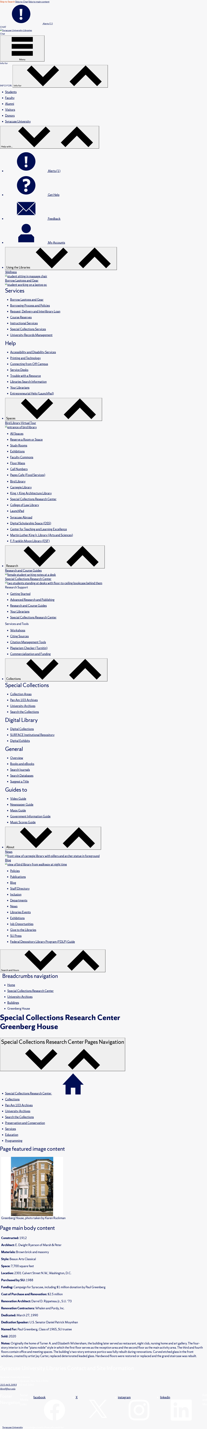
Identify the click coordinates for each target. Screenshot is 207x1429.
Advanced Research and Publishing (32, 600)
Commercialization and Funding (30, 654)
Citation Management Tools (28, 642)
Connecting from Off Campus (29, 364)
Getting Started (20, 594)
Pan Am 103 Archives (24, 700)
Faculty (10, 98)
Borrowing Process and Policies (30, 305)
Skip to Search (7, 1)
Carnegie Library (21, 487)
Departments (18, 900)
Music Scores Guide (23, 822)
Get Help (53, 195)
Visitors (10, 110)
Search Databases (21, 776)
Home (11, 985)
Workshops (17, 630)
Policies (15, 871)
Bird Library (17, 481)
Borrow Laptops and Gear (27, 300)
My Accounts (56, 243)
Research (12, 566)
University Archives (22, 706)
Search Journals (20, 770)
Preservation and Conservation (25, 1123)
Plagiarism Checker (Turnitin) (28, 648)
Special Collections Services (28, 329)
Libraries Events (20, 912)
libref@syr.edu (7, 1388)
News (13, 906)
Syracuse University (18, 121)
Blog (13, 883)
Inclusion (15, 894)
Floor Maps (17, 463)
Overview (16, 758)
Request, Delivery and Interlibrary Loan (35, 311)
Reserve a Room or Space (26, 440)
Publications (18, 877)
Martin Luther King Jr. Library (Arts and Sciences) (41, 535)
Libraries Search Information (28, 382)
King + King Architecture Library (31, 493)
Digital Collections (22, 729)
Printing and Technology (25, 358)
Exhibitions (17, 451)
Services (10, 1129)
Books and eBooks (22, 764)
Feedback (54, 219)
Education (11, 1135)
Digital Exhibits (20, 741)
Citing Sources (19, 636)
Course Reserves (21, 317)
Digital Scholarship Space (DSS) (30, 523)
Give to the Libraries (23, 930)
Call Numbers (19, 469)
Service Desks (19, 370)
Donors (10, 116)
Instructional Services (24, 323)
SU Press (16, 936)
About (10, 847)
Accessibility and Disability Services (33, 352)
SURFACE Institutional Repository (32, 735)
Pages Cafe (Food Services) (27, 475)
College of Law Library (24, 505)
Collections (13, 679)
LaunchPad (17, 511)
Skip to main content (38, 1)
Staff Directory (20, 889)
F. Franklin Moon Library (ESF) (30, 541)
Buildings (13, 1003)
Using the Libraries (18, 267)
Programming (13, 1141)
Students (11, 92)
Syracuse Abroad (21, 517)
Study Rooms (18, 445)
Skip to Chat (21, 1)
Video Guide (18, 799)
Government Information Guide (30, 816)
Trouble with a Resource (25, 376)
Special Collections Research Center (33, 499)
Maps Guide (18, 810)
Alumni (9, 104)
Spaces (11, 418)
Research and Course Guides (28, 606)
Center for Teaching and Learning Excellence (38, 529)
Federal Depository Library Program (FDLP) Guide (42, 942)
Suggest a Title (19, 781)
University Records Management (31, 335)
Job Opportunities (21, 924)
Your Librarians (19, 388)
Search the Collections (24, 712)
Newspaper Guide (21, 805)
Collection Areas (21, 694)
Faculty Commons (21, 457)
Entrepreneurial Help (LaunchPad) (32, 393)
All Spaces (16, 434)
